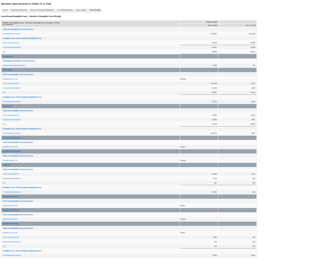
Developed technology (11, 223)
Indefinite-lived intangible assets (14, 65)
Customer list (8, 106)
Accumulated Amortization (12, 34)
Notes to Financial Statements (42, 10)
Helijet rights (7, 70)
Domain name (8, 56)
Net (4, 52)
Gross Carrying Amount (11, 43)
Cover (5, 10)
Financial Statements (19, 10)
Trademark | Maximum (11, 210)
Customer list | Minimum (11, 138)
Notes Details (94, 10)
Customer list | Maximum (12, 151)
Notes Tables (81, 10)
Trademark (7, 165)
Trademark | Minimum (10, 196)
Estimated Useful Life (10, 79)
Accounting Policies (65, 10)
